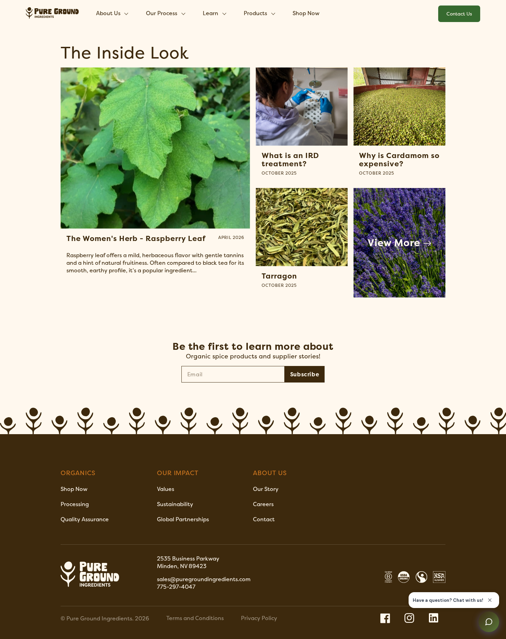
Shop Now (306, 13)
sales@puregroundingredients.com (204, 579)
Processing (75, 504)
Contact (264, 519)
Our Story (265, 489)
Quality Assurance (85, 519)
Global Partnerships (183, 519)
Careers (263, 504)
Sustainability (175, 504)
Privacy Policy (259, 618)
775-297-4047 (176, 586)
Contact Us (459, 13)
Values (165, 489)
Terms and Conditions (195, 618)
